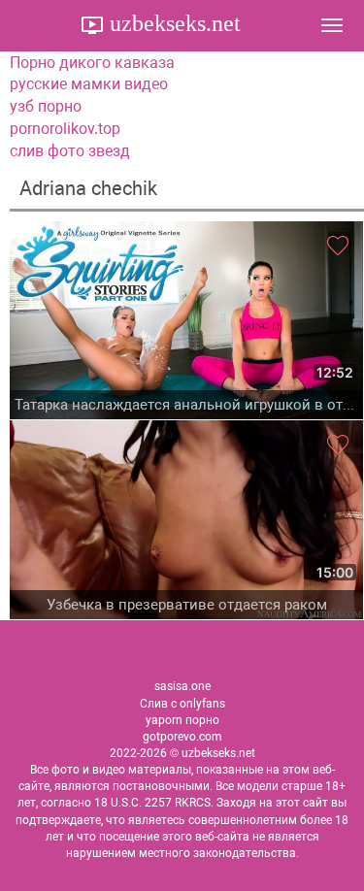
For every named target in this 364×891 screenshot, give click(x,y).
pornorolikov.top (65, 128)
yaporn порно (182, 720)
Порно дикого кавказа (92, 62)
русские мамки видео (89, 84)
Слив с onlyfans (182, 703)
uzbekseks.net (172, 23)
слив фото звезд (70, 151)
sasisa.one (182, 686)
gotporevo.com (182, 736)
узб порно (46, 106)
